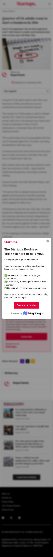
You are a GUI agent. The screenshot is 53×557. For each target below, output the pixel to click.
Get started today (26, 305)
